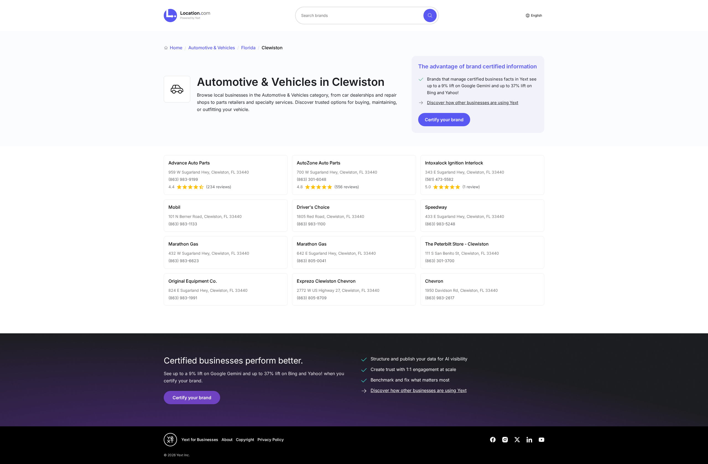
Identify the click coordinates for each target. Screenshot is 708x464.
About (227, 439)
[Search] (430, 15)
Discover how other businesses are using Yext (472, 102)
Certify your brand (444, 119)
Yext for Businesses (199, 439)
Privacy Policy (270, 439)
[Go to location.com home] (187, 15)
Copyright (245, 439)
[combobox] (367, 15)
